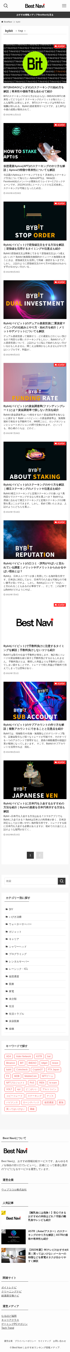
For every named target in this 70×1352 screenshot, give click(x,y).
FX (7, 1076)
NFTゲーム (47, 1076)
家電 (11, 991)
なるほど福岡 (9, 1315)
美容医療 (14, 1021)
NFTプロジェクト (15, 1082)
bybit (8, 1069)
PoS (32, 1082)
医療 (11, 984)
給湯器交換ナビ (10, 1295)
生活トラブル (16, 1013)
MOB (16, 1076)
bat (49, 1056)
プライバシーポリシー (25, 1341)
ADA (8, 1056)
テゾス (50, 1096)
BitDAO (32, 1063)
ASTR (39, 1056)
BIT (22, 1063)
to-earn (53, 1082)
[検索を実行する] (62, 881)
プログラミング (18, 954)
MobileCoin (30, 1076)
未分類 (13, 998)
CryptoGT (38, 1069)
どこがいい (31, 1089)
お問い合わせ (59, 1341)
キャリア (14, 939)
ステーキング (35, 1096)
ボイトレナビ (9, 1287)
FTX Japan (53, 1069)
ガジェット (15, 931)
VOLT (9, 1089)
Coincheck (22, 1069)
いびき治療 (15, 916)
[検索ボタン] (6, 6)
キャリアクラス (10, 1320)
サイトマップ (44, 1341)
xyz (19, 1089)
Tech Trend (7, 1327)
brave (55, 1063)
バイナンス (12, 1102)
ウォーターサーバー (20, 924)
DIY (11, 909)
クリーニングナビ (11, 1291)
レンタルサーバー (19, 961)
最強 (61, 1102)
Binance (10, 1063)
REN (41, 1082)
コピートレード (14, 1096)
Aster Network (23, 1056)
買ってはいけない (15, 1109)
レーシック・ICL (18, 968)
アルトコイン (49, 1089)
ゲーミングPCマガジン (14, 1324)
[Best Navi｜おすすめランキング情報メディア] (35, 6)
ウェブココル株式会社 (14, 1189)
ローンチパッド (31, 1102)
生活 (11, 1006)
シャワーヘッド (18, 946)
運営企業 (8, 1341)
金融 (11, 1028)
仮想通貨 (14, 976)
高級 (32, 1109)
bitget (44, 1063)
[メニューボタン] (64, 6)
